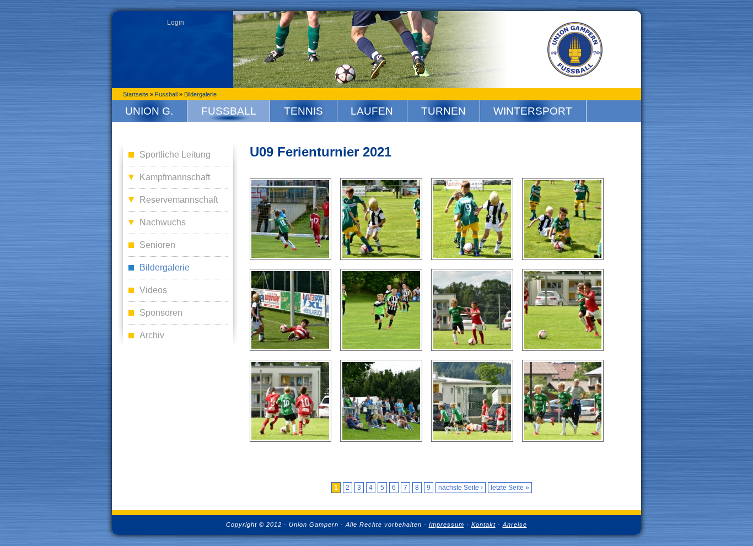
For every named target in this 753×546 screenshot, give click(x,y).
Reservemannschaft (178, 199)
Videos (153, 290)
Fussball (166, 94)
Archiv (151, 335)
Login (175, 22)
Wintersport (532, 111)
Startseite (135, 94)
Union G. (149, 111)
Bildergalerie (200, 94)
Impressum (446, 524)
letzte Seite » (510, 487)
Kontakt (483, 524)
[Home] (575, 49)
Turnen (443, 111)
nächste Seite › (460, 487)
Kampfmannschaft (174, 177)
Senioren (157, 245)
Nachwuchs (162, 222)
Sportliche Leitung (175, 154)
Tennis (303, 111)
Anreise (515, 524)
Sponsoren (160, 312)
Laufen (372, 111)
